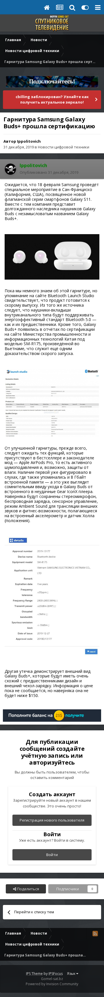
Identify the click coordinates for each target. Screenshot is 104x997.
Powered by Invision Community (52, 983)
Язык (71, 973)
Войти (52, 854)
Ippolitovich (29, 141)
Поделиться (27, 888)
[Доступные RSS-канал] (95, 933)
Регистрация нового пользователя (52, 820)
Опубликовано (49, 172)
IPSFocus (56, 973)
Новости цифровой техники (63, 147)
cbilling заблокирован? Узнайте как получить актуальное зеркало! (52, 99)
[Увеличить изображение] (52, 256)
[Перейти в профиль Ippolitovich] (10, 169)
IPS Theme (34, 973)
